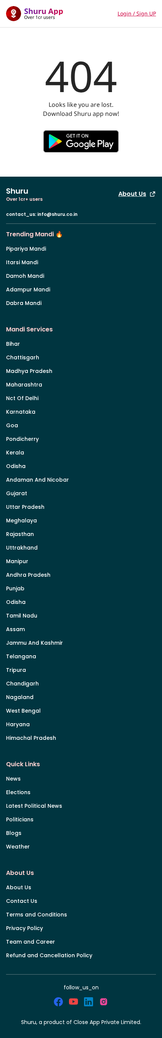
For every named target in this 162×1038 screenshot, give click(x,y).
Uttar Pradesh (25, 507)
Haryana (18, 724)
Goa (12, 425)
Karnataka (20, 412)
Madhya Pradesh (29, 371)
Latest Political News (34, 806)
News (13, 778)
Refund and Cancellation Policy (49, 955)
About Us (132, 193)
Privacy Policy (24, 928)
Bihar (13, 344)
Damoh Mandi (25, 276)
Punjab (15, 588)
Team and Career (30, 942)
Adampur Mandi (28, 289)
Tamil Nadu (21, 615)
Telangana (21, 656)
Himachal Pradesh (31, 738)
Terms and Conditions (36, 914)
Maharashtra (24, 384)
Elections (18, 792)
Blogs (13, 833)
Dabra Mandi (23, 303)
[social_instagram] (103, 1001)
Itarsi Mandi (22, 262)
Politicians (20, 819)
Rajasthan (20, 534)
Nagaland (20, 697)
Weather (18, 846)
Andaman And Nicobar (37, 480)
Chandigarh (22, 683)
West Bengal (23, 711)
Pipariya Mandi (26, 249)
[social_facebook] (58, 1001)
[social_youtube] (73, 1001)
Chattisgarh (22, 357)
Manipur (17, 561)
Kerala (15, 452)
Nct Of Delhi (22, 398)
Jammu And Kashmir (34, 643)
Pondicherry (22, 439)
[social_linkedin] (88, 1001)
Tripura (16, 670)
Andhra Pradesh (28, 575)
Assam (15, 629)
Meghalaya (21, 520)
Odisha (16, 466)
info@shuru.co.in (57, 214)
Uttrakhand (22, 547)
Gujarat (16, 493)
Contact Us (21, 901)
